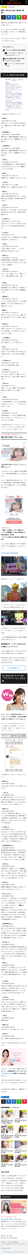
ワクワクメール (6, 1073)
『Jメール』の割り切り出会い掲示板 (14, 50)
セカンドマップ (10, 1252)
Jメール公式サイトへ (14, 668)
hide (12, 47)
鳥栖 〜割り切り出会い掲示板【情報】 (12, 1190)
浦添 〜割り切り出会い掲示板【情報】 (12, 1185)
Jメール (21, 464)
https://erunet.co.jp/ (5, 1248)
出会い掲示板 (4, 7)
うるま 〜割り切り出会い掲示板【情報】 (12, 1188)
